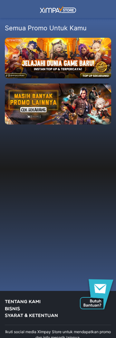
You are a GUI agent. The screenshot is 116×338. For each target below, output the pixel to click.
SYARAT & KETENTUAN (31, 315)
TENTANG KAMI (23, 302)
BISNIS (12, 309)
